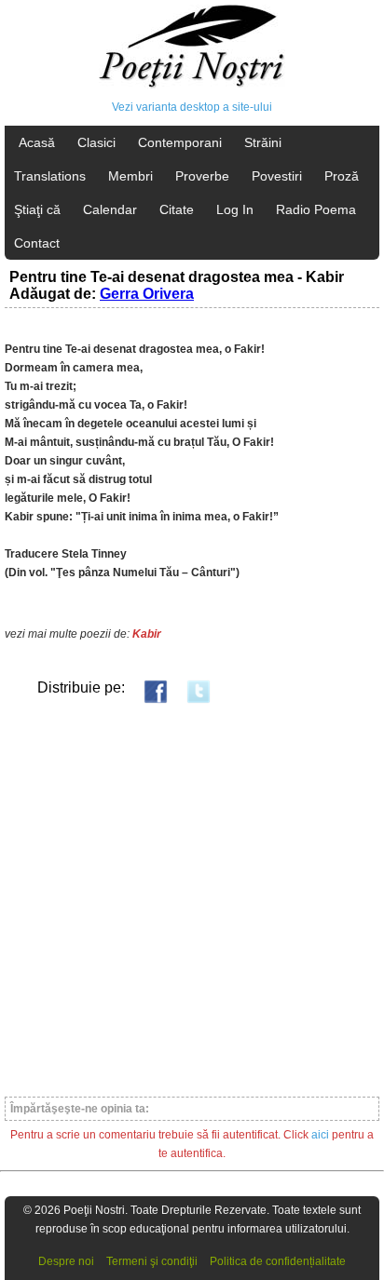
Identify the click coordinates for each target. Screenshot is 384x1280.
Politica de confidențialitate (278, 1261)
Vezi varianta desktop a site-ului (192, 107)
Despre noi (66, 1261)
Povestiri (277, 175)
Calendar (110, 209)
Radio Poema (316, 209)
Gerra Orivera (147, 294)
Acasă (37, 142)
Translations (50, 175)
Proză (341, 175)
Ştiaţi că (37, 209)
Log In (235, 209)
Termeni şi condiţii (152, 1261)
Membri (130, 175)
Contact (37, 243)
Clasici (96, 142)
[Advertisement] (192, 899)
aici (320, 1134)
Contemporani (180, 142)
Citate (176, 209)
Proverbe (202, 175)
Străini (262, 142)
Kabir (146, 633)
